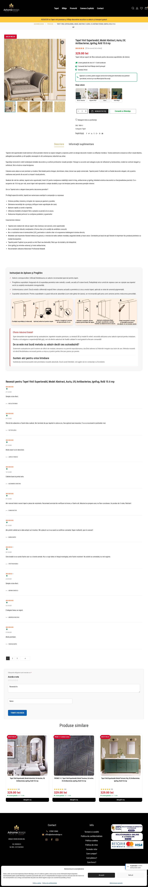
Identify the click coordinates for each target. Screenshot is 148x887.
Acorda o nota (13, 677)
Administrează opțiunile (116, 883)
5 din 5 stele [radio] (17, 680)
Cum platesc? (91, 858)
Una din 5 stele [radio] (9, 680)
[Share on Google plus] (97, 133)
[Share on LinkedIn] (91, 133)
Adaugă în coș (100, 111)
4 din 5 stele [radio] (15, 680)
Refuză (130, 875)
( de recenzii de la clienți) (93, 48)
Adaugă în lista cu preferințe (87, 120)
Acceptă (101, 875)
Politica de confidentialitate (49, 883)
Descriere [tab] (59, 144)
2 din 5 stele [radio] (11, 680)
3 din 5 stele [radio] (13, 680)
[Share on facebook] (86, 133)
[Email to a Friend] (102, 133)
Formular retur (91, 849)
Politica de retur (91, 845)
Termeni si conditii (92, 832)
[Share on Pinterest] (99, 133)
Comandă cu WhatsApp (123, 111)
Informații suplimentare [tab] (81, 144)
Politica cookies (37, 883)
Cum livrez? (91, 862)
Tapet (84, 129)
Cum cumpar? (91, 853)
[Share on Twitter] (89, 133)
